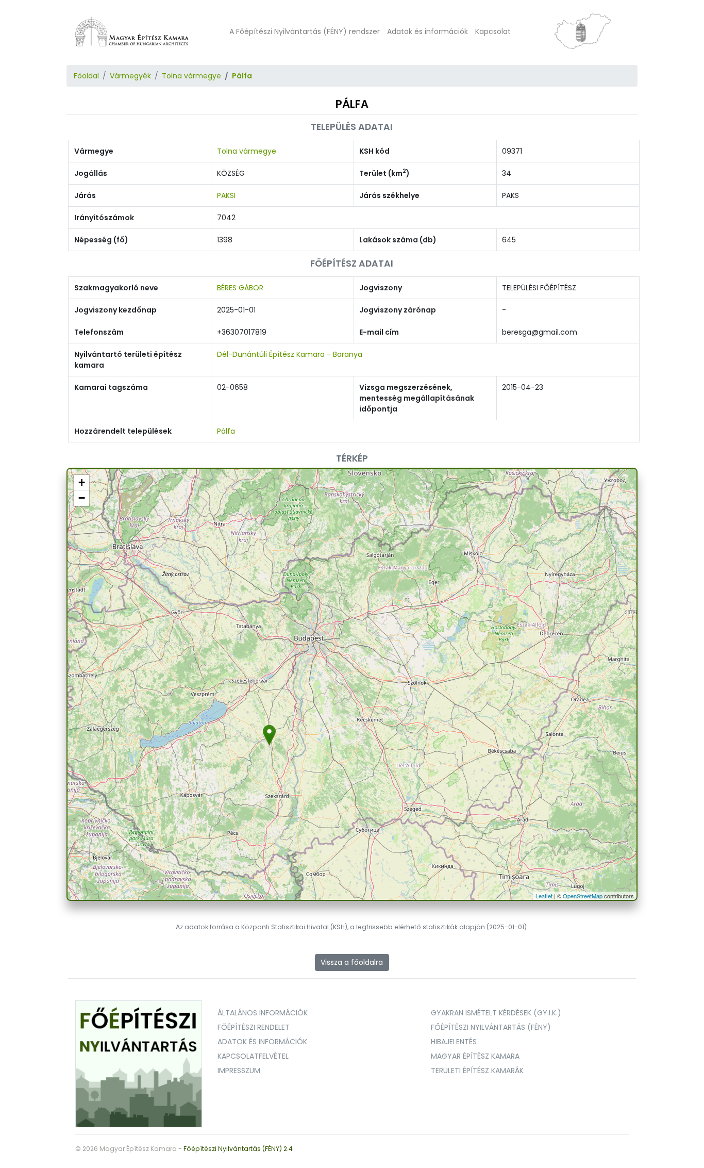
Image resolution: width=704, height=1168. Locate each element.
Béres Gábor (240, 288)
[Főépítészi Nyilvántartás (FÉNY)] (138, 1063)
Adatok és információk (427, 31)
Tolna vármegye (191, 76)
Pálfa (242, 76)
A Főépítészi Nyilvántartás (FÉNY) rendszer (304, 31)
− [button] (81, 497)
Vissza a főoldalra (352, 962)
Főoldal (86, 76)
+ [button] (81, 482)
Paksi (226, 195)
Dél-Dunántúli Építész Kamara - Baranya (289, 354)
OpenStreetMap (582, 896)
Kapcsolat (493, 31)
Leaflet (543, 896)
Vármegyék (130, 76)
